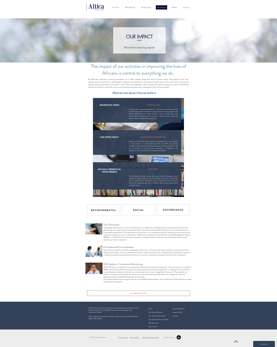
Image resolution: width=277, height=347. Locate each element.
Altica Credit (152, 327)
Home (150, 309)
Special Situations (179, 309)
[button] (116, 7)
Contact (175, 316)
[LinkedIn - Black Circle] (179, 337)
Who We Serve (153, 323)
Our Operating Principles (157, 316)
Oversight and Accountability (157, 319)
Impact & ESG (177, 312)
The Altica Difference (155, 312)
